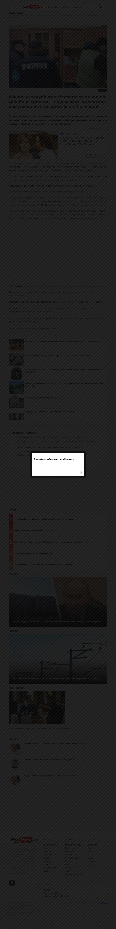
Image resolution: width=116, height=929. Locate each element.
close (81, 473)
